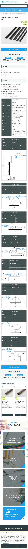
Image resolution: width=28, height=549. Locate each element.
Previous (2, 387)
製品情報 (6, 13)
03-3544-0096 (20, 60)
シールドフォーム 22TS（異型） (19, 13)
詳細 (7, 415)
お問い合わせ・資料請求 (14, 49)
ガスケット (11, 13)
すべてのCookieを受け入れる (14, 546)
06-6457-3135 (8, 60)
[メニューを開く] (25, 2)
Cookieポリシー (6, 543)
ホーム (2, 13)
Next (26, 387)
